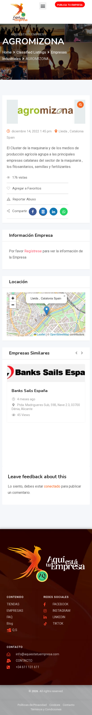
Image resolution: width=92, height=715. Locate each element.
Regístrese (33, 251)
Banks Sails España (30, 390)
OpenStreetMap (59, 334)
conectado (52, 486)
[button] (42, 6)
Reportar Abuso (24, 199)
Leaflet (40, 334)
